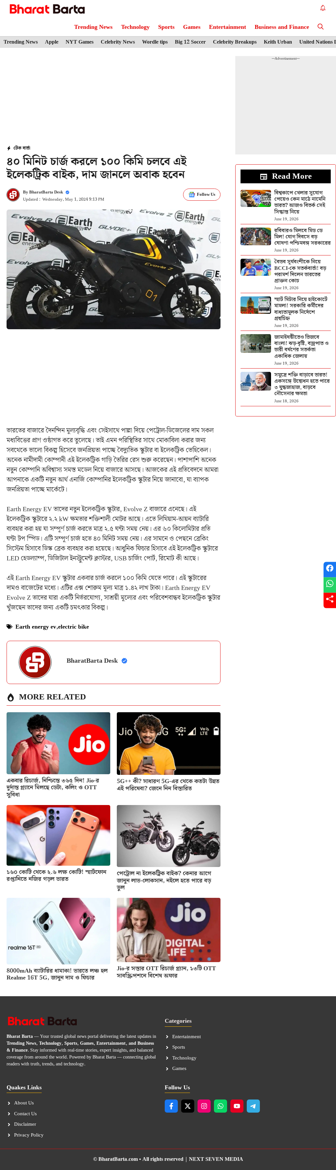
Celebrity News (118, 42)
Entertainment (227, 27)
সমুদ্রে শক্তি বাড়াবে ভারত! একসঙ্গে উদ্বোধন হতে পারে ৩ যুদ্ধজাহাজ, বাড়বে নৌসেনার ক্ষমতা (302, 384)
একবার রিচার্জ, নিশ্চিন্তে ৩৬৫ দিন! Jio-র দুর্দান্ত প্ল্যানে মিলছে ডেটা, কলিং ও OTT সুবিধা (53, 787)
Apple (51, 42)
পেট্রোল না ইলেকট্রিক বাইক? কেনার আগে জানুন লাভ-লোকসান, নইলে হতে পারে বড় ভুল (164, 880)
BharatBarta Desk (46, 192)
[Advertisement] (113, 97)
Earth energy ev (35, 627)
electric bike (73, 627)
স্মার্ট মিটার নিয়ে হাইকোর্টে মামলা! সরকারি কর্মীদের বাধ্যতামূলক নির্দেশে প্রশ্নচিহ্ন (300, 309)
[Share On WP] (330, 585)
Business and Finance (282, 27)
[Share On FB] (330, 569)
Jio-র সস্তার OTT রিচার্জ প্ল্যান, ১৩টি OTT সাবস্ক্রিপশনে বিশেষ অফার (166, 972)
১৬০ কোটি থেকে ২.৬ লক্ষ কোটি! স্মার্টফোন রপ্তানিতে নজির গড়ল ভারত (56, 875)
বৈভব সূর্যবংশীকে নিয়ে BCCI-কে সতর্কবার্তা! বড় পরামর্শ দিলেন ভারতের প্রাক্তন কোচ (300, 271)
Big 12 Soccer (190, 42)
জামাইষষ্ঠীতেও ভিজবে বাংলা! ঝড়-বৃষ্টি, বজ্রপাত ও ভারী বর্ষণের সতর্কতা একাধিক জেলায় (301, 346)
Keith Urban (278, 42)
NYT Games (80, 42)
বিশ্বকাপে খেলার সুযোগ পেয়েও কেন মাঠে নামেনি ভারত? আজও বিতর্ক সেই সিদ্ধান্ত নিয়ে (300, 202)
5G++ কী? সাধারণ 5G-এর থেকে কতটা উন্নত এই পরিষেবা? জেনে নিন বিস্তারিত (168, 785)
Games (191, 27)
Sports (166, 27)
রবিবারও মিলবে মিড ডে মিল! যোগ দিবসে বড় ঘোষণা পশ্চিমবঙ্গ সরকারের (302, 237)
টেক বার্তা (21, 148)
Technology (135, 27)
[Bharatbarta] (46, 9)
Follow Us (206, 194)
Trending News (93, 27)
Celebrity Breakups (235, 42)
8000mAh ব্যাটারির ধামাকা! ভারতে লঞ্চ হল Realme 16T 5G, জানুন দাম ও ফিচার (57, 974)
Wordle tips (155, 42)
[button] (320, 27)
